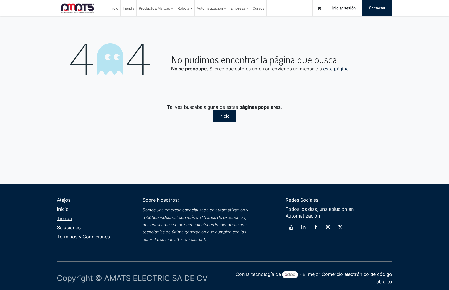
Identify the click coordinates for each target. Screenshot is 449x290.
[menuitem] (113, 8)
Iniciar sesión (344, 8)
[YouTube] (291, 227)
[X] (340, 227)
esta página (336, 68)
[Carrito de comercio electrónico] (319, 8)
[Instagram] (328, 227)
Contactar (377, 8)
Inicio (224, 116)
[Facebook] (315, 227)
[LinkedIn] (303, 227)
